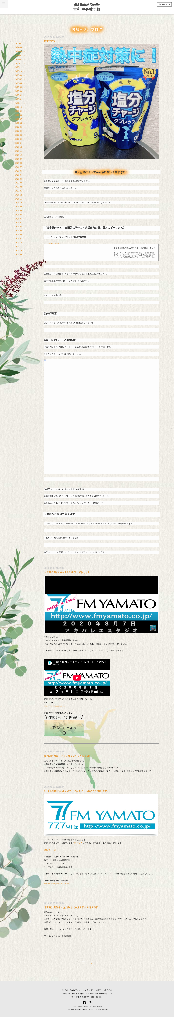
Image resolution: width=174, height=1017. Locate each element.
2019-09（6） (20, 255)
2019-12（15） (21, 243)
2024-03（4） (20, 51)
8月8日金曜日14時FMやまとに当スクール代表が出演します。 (76, 791)
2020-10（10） (21, 203)
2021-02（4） (20, 187)
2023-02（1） (20, 95)
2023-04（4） (20, 87)
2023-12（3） (20, 63)
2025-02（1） (20, 43)
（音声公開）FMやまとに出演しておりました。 (69, 572)
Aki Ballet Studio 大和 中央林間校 (86, 7)
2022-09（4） (20, 111)
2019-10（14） (21, 251)
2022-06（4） (20, 123)
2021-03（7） (20, 183)
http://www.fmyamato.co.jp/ (54, 706)
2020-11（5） (20, 199)
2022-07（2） (20, 119)
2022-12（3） (20, 103)
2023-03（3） (20, 91)
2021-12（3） (20, 147)
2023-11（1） (20, 67)
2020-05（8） (20, 223)
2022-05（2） (20, 127)
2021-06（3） (20, 171)
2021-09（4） (20, 159)
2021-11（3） (20, 151)
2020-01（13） (21, 239)
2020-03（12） (21, 231)
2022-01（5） (20, 143)
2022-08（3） (20, 115)
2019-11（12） (21, 247)
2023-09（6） (20, 75)
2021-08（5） (20, 163)
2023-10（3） (20, 71)
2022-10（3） (20, 107)
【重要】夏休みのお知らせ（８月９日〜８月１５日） (72, 907)
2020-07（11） (21, 215)
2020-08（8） (20, 211)
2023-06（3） (20, 83)
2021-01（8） (20, 191)
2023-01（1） (20, 99)
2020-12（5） (20, 195)
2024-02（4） (20, 55)
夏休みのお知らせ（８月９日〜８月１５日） (67, 756)
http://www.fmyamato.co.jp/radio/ (56, 884)
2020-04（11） (21, 227)
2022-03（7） (20, 135)
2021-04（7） (20, 179)
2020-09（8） (20, 207)
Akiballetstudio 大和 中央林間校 (82, 1010)
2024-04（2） (20, 47)
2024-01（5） (20, 59)
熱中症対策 (50, 41)
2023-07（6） (20, 79)
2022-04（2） (20, 131)
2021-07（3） (20, 167)
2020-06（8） (20, 219)
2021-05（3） (20, 175)
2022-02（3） (20, 139)
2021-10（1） (20, 155)
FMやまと (78, 843)
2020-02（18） (21, 235)
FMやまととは (50, 850)
